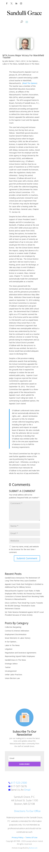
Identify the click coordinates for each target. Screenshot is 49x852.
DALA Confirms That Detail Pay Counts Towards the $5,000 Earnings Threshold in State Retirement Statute (24, 606)
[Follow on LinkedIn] (16, 3)
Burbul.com (33, 848)
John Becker (9, 61)
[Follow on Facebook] (7, 3)
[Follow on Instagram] (21, 3)
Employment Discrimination (15, 634)
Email (27, 789)
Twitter (8, 667)
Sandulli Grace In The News (28, 64)
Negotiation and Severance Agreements (20, 653)
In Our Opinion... (33, 61)
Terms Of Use (31, 837)
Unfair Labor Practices (13, 674)
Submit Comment (27, 558)
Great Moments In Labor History (17, 638)
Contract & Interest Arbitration (17, 631)
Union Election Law (12, 678)
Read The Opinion (30, 83)
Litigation (8, 649)
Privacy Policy (17, 837)
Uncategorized (10, 671)
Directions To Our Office (27, 811)
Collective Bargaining (13, 627)
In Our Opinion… (11, 642)
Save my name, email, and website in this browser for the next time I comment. (24, 549)
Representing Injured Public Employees (20, 656)
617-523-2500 (19, 782)
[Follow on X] (11, 3)
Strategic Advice (11, 663)
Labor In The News (9, 64)
